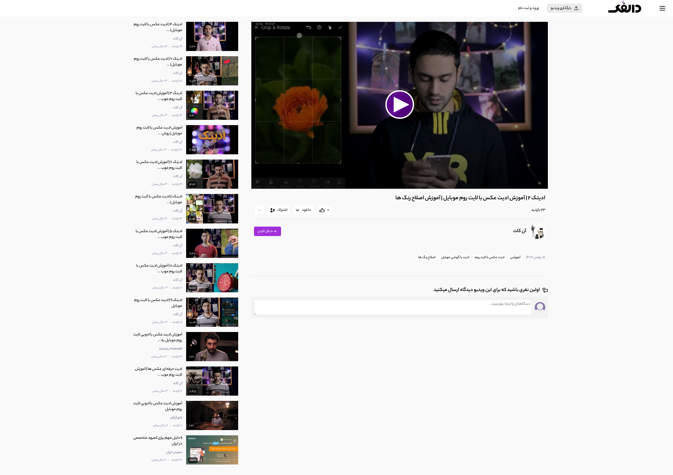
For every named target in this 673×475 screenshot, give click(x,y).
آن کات (519, 231)
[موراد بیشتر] (259, 210)
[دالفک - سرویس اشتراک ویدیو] (629, 8)
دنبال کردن (265, 231)
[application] (399, 105)
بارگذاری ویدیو (561, 8)
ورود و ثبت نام (528, 8)
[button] (399, 104)
